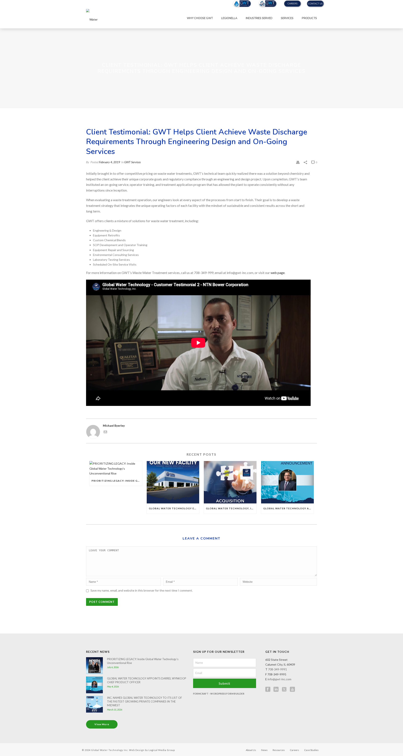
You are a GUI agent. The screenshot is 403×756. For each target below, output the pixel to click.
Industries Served (259, 18)
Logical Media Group (162, 750)
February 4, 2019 (109, 162)
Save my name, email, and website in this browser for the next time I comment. (141, 590)
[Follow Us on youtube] (292, 689)
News (264, 750)
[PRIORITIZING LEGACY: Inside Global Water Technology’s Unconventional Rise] (115, 468)
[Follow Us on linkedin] (276, 689)
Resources (279, 750)
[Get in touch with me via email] (105, 432)
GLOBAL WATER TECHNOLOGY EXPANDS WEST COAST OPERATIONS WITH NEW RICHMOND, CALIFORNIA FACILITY (174, 508)
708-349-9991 (277, 669)
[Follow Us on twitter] (284, 689)
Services (287, 18)
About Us (251, 750)
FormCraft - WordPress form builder (219, 693)
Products (309, 18)
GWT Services (132, 162)
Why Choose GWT (200, 18)
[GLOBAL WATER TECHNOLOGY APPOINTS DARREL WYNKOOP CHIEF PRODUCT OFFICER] (287, 482)
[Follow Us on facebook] (267, 689)
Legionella (229, 18)
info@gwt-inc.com (279, 679)
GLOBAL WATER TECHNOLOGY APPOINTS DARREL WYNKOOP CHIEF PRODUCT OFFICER (288, 508)
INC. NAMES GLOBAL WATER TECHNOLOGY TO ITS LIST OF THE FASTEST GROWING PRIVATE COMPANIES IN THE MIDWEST (144, 701)
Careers (294, 750)
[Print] (298, 162)
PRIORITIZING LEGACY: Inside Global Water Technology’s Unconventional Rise (117, 480)
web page (278, 273)
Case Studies (311, 750)
